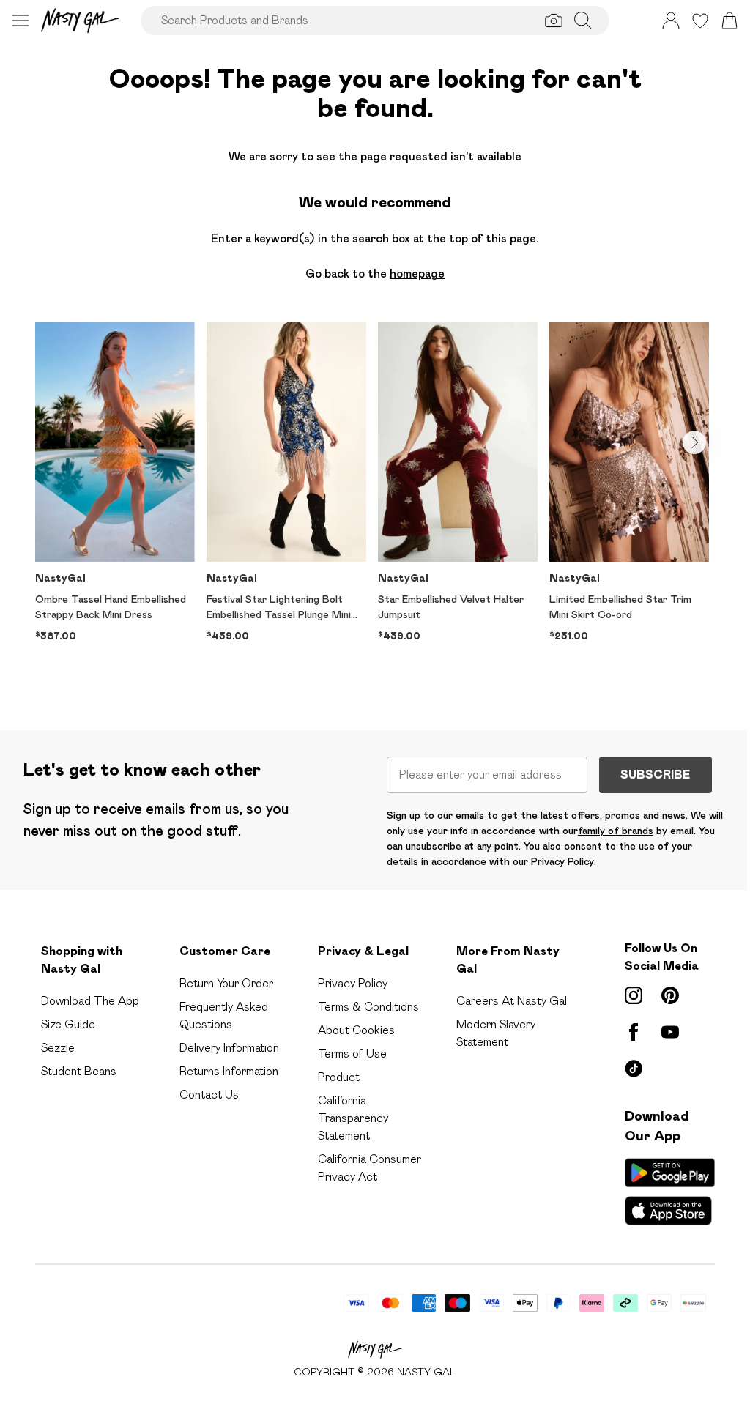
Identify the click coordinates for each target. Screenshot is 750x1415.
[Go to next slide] (694, 442)
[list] (375, 502)
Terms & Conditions (368, 1006)
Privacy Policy (352, 983)
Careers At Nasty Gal (511, 1001)
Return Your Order (226, 983)
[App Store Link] (670, 1191)
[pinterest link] (670, 995)
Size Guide (68, 1024)
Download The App (90, 1001)
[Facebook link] (633, 1032)
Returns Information (228, 1071)
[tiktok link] (633, 1068)
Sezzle (58, 1047)
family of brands (615, 830)
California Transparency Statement (353, 1118)
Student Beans (78, 1071)
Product (339, 1077)
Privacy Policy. (563, 861)
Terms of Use (352, 1053)
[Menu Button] (20, 20)
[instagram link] (633, 995)
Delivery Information (229, 1047)
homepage (417, 273)
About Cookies (356, 1030)
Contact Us (209, 1094)
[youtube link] (670, 1032)
